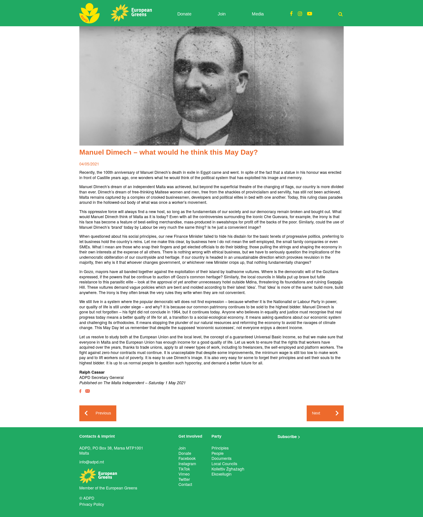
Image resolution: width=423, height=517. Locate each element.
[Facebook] (80, 394)
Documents (222, 458)
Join (222, 13)
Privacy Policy (91, 504)
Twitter (184, 479)
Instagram (187, 463)
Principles (220, 448)
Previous (103, 413)
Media (258, 13)
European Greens (121, 488)
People (218, 453)
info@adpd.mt (91, 462)
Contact (185, 484)
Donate (184, 13)
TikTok (184, 469)
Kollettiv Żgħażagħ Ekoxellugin (228, 471)
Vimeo (184, 474)
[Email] (87, 394)
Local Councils (224, 463)
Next (316, 413)
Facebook (187, 458)
